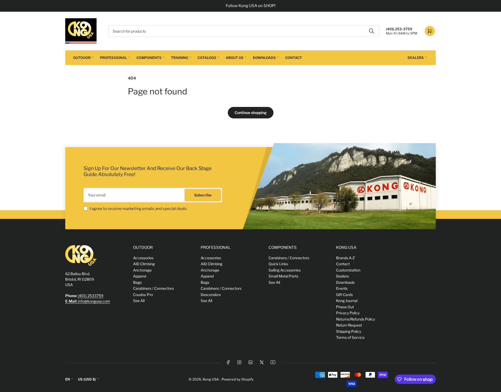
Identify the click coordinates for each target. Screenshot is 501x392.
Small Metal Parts (283, 276)
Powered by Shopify (238, 379)
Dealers (416, 58)
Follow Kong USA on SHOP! (251, 5)
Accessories (143, 258)
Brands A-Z (345, 258)
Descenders (211, 294)
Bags (137, 282)
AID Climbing (144, 264)
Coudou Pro (143, 294)
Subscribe (202, 195)
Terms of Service (350, 337)
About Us (234, 58)
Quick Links (278, 264)
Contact (293, 58)
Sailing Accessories (285, 270)
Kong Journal (346, 300)
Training (179, 58)
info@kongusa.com (87, 301)
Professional (113, 58)
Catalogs (207, 58)
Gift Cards (344, 294)
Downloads (264, 58)
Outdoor (82, 58)
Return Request (349, 325)
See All (139, 300)
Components (149, 58)
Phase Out (345, 307)
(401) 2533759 (90, 295)
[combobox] (243, 31)
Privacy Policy (348, 313)
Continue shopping (251, 112)
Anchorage (142, 270)
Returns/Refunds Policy (355, 319)
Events (342, 288)
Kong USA (211, 379)
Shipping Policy (348, 331)
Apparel (139, 276)
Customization (348, 270)
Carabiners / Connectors (153, 288)
